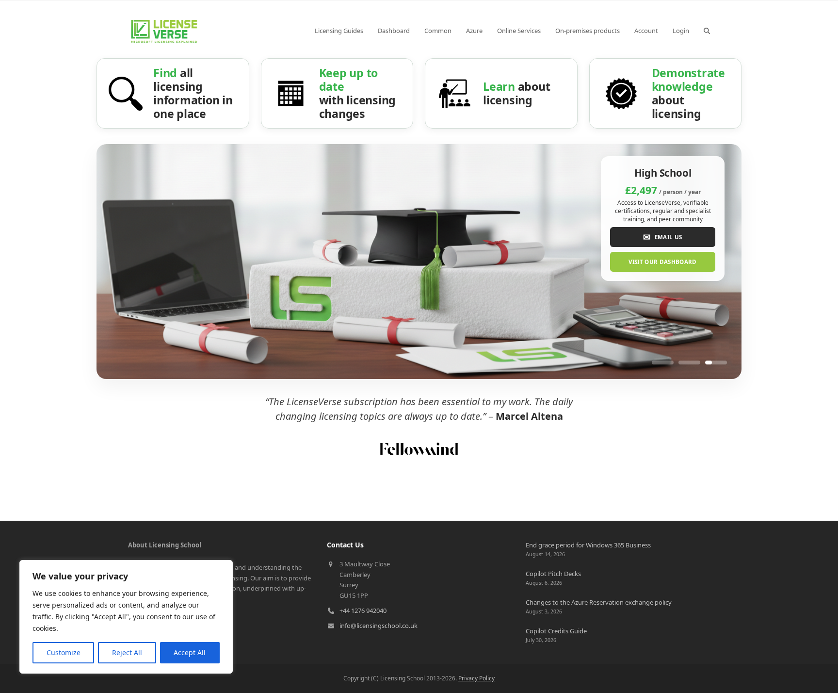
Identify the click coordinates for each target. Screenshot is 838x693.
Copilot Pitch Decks (553, 573)
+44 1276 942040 (363, 610)
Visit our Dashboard (662, 261)
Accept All (190, 652)
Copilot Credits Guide (556, 631)
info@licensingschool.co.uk (378, 625)
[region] (126, 617)
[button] (706, 30)
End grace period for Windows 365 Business (588, 545)
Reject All (127, 652)
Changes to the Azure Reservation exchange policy (599, 602)
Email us (662, 237)
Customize (64, 652)
